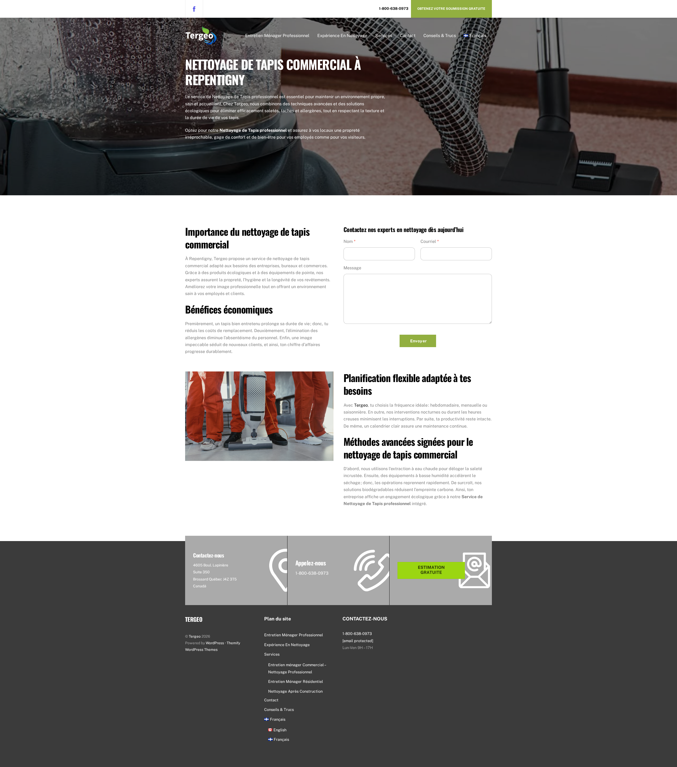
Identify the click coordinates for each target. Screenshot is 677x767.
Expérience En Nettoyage (342, 35)
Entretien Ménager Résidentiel (295, 681)
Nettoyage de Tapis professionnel (253, 130)
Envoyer (418, 341)
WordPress (215, 643)
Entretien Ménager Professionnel (277, 35)
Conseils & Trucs (439, 35)
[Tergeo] (201, 41)
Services (383, 35)
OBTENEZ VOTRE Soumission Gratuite (451, 9)
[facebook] (194, 8)
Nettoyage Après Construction (295, 691)
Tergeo (361, 405)
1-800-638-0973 (393, 8)
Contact (407, 35)
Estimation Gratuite (431, 570)
